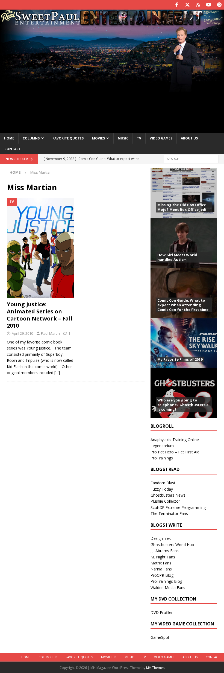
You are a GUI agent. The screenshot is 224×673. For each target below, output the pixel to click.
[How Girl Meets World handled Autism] (184, 243)
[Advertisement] (112, 83)
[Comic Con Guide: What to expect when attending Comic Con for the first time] (184, 293)
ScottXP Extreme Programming (178, 507)
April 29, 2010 (22, 333)
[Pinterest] (219, 5)
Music (123, 138)
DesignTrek (161, 538)
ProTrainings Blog (166, 581)
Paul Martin (50, 333)
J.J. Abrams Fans (165, 550)
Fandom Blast (163, 482)
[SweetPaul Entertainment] (112, 23)
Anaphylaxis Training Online (175, 439)
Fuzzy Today (162, 489)
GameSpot (160, 637)
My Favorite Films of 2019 (179, 359)
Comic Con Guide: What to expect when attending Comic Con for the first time (182, 305)
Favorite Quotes (68, 138)
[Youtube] (208, 5)
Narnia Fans (161, 569)
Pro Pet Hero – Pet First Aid (175, 452)
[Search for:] (191, 158)
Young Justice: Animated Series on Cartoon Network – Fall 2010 (40, 315)
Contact (12, 149)
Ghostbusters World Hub (172, 544)
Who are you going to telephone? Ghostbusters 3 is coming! (182, 405)
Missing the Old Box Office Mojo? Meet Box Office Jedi (181, 207)
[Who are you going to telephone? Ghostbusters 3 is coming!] (184, 393)
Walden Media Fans (168, 587)
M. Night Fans (163, 557)
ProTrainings (162, 458)
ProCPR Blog (162, 575)
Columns (31, 138)
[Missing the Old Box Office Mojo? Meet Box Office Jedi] (184, 193)
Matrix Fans (161, 563)
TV (139, 138)
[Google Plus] (198, 5)
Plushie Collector (165, 501)
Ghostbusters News (168, 495)
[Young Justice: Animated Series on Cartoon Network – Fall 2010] (40, 248)
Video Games (161, 138)
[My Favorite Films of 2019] (184, 343)
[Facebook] (176, 5)
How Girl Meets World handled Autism (177, 257)
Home (9, 138)
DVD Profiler (162, 612)
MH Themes (155, 667)
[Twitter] (187, 5)
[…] (57, 372)
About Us (189, 138)
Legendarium (162, 445)
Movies (98, 138)
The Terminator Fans (169, 513)
